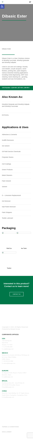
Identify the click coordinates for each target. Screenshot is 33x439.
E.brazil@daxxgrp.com (8, 387)
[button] (30, 2)
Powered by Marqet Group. (11, 329)
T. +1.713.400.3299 (7, 346)
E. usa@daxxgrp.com (7, 349)
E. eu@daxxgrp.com (7, 377)
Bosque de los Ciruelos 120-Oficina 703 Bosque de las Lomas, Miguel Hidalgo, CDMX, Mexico (15, 357)
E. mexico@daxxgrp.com (8, 363)
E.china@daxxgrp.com (8, 397)
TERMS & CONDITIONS (10, 427)
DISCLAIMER (6, 432)
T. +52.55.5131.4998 (7, 361)
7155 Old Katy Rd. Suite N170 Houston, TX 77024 (7, 342)
